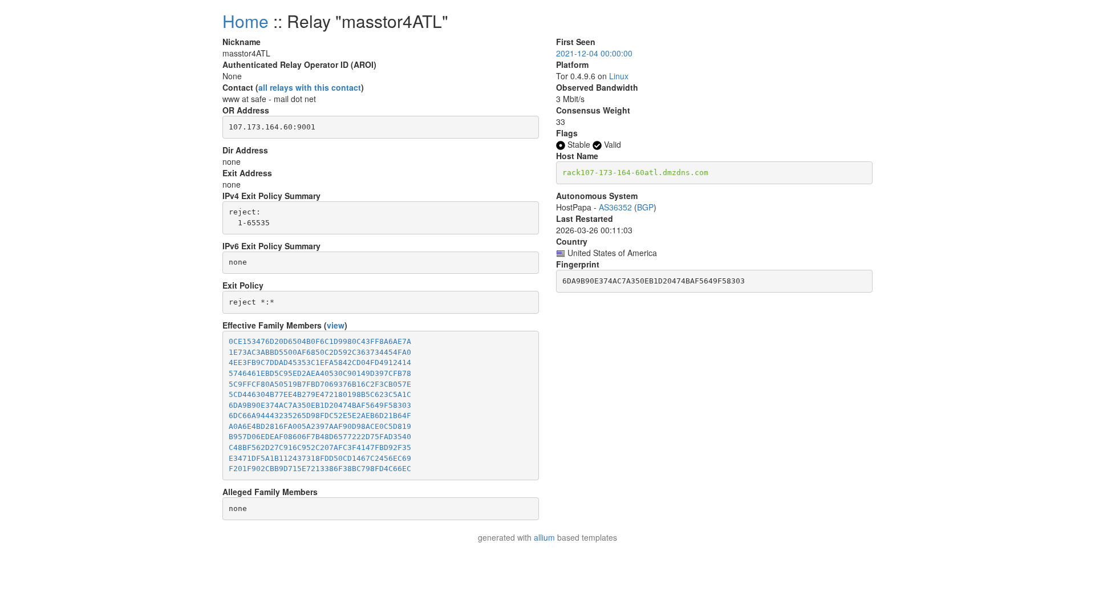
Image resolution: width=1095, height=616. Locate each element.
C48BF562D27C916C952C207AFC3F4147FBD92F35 (320, 447)
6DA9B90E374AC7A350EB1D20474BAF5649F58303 (320, 405)
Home (245, 21)
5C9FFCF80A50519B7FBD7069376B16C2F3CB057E (320, 384)
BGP (645, 207)
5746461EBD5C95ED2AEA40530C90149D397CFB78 (320, 373)
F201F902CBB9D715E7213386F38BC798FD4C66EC (320, 468)
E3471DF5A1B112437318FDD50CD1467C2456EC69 (320, 458)
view (335, 325)
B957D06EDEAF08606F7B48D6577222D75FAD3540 (320, 436)
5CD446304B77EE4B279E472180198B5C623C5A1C (320, 394)
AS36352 (615, 207)
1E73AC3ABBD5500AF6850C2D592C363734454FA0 (320, 352)
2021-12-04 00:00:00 (594, 53)
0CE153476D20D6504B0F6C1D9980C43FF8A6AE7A (320, 341)
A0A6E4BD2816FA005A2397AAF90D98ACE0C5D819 (320, 426)
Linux (618, 76)
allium (544, 537)
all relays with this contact (309, 87)
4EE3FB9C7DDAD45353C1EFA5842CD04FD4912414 (320, 362)
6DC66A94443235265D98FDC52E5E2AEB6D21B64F (320, 415)
